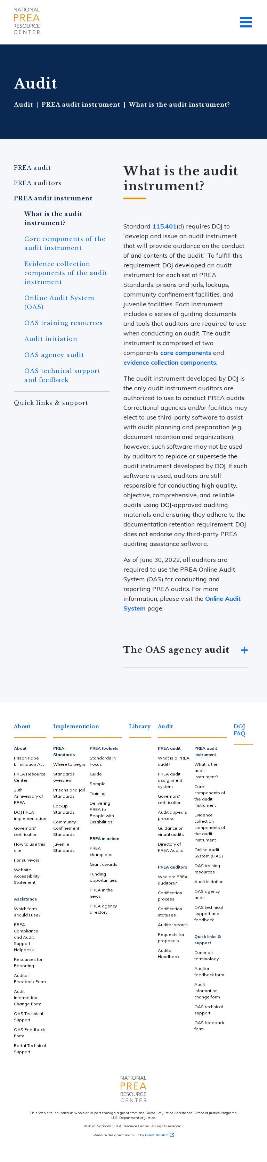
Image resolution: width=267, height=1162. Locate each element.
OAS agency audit (54, 354)
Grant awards (104, 864)
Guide (96, 774)
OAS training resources (63, 322)
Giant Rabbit (156, 1135)
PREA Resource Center (30, 777)
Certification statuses (170, 912)
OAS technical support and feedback (62, 375)
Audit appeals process (172, 815)
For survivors (27, 860)
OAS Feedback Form (29, 1032)
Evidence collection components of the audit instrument (65, 272)
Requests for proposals (171, 937)
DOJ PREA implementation (30, 815)
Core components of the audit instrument (65, 243)
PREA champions (101, 851)
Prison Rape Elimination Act (29, 761)
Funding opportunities (103, 877)
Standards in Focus (103, 761)
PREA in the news (101, 893)
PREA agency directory (103, 909)
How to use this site (30, 847)
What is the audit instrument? (53, 218)
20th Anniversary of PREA (28, 796)
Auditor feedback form (209, 971)
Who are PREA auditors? (173, 880)
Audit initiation (51, 338)
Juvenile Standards (64, 847)
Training (98, 793)
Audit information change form (207, 990)
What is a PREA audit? (173, 761)
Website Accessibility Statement (26, 876)
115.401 (164, 226)
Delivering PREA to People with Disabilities (102, 812)
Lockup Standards (64, 809)
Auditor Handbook (168, 953)
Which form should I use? (27, 912)
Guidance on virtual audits (171, 831)
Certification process (170, 896)
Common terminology (206, 955)
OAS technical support (208, 1009)
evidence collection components (169, 362)
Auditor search (173, 924)
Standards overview (64, 777)
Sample (98, 783)
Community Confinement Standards (66, 828)
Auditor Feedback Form (30, 978)
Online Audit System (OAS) (59, 302)
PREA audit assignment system (170, 780)
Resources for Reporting (28, 962)
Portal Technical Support (30, 1048)
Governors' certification (26, 831)
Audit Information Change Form (27, 997)
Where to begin (69, 764)
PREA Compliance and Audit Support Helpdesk (26, 937)
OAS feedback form (209, 1025)
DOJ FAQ (240, 730)
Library (140, 726)
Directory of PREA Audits (170, 847)
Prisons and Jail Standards (69, 793)
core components (185, 353)
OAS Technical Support (28, 1016)
